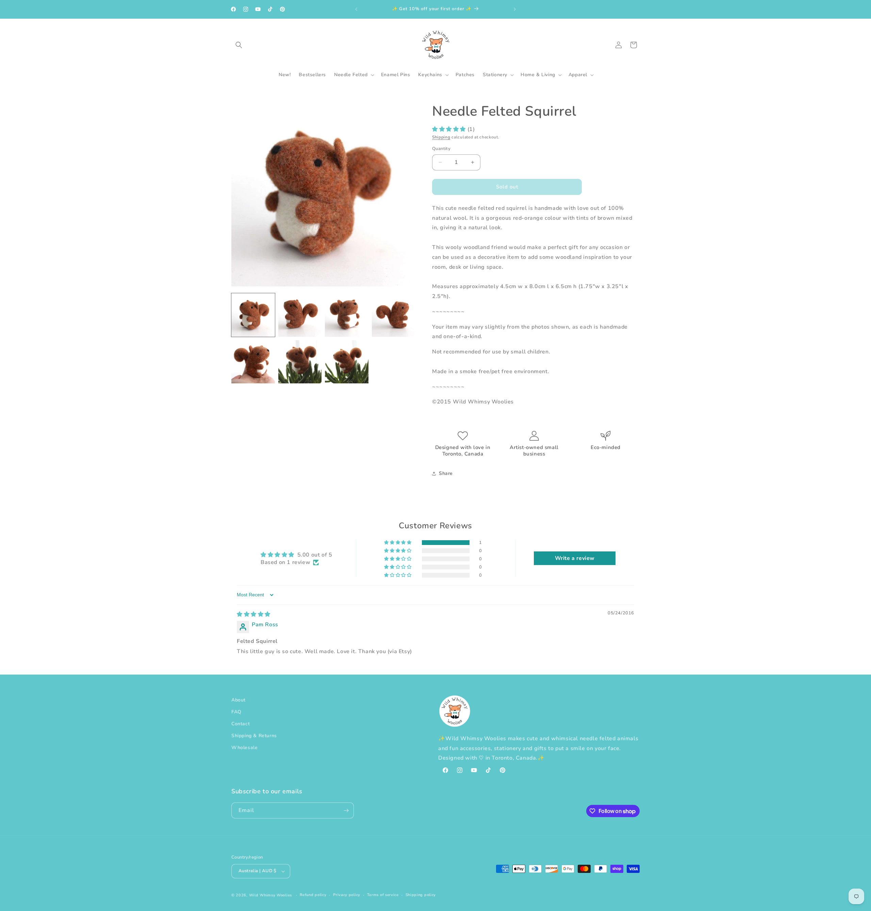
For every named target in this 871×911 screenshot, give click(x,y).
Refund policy (313, 894)
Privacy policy (346, 894)
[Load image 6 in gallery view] (300, 362)
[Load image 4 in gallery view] (393, 315)
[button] (238, 44)
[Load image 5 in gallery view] (253, 362)
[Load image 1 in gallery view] (253, 315)
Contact (240, 723)
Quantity (441, 149)
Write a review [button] (575, 558)
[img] (253, 614)
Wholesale (244, 748)
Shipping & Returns (254, 735)
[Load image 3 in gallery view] (346, 315)
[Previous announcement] (356, 9)
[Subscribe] (346, 810)
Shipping (441, 137)
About (238, 700)
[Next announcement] (514, 9)
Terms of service (383, 894)
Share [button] (446, 473)
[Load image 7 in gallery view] (346, 362)
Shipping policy (421, 894)
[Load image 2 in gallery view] (300, 315)
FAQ (236, 712)
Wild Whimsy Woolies (270, 895)
